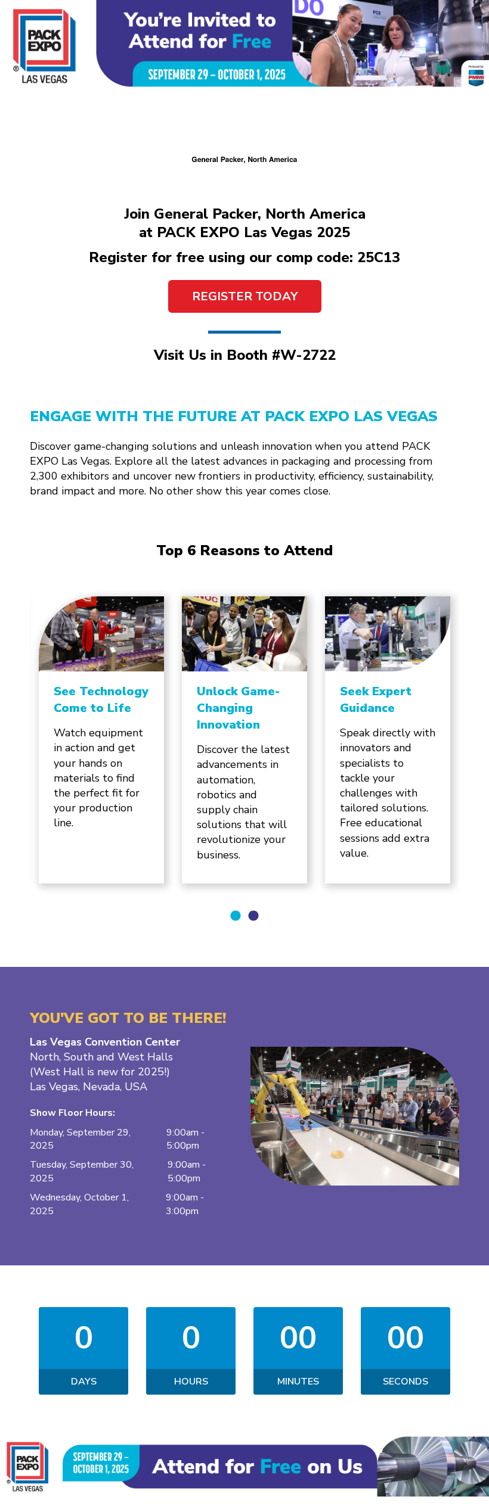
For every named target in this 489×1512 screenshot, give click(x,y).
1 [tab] (236, 916)
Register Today (245, 296)
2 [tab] (253, 916)
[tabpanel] (101, 739)
